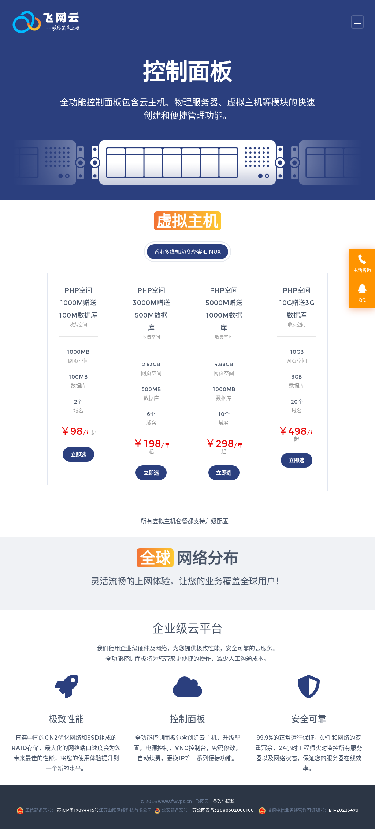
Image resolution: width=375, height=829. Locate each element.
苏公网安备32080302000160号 (225, 810)
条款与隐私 (224, 801)
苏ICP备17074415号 (78, 810)
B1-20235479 (344, 810)
